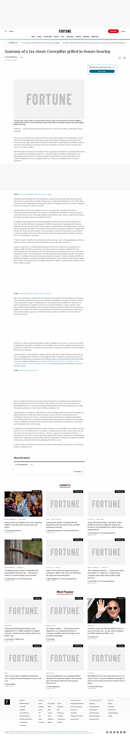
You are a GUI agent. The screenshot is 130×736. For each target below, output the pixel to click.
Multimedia (95, 36)
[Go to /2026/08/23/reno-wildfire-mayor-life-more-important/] (23, 504)
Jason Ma (9, 639)
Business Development (94, 716)
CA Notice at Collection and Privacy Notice (63, 731)
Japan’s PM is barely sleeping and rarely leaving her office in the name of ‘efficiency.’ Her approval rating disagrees (63, 572)
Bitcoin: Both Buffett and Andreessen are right (35, 194)
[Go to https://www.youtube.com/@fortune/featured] (124, 732)
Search (11, 31)
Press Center (111, 706)
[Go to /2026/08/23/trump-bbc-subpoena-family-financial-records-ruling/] (65, 504)
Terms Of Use (74, 713)
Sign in (123, 31)
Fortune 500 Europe (24, 713)
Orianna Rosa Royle (96, 686)
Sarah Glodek (11, 684)
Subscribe (113, 31)
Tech (62, 36)
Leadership (69, 36)
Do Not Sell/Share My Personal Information (79, 731)
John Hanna (93, 533)
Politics (91, 519)
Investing (50, 673)
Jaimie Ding (10, 579)
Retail (49, 709)
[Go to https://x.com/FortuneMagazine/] (111, 732)
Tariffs (105, 567)
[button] (33, 37)
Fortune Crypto (51, 703)
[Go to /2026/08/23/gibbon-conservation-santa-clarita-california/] (23, 552)
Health (49, 706)
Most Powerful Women (25, 716)
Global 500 (22, 709)
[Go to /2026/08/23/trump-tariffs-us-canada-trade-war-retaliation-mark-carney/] (106, 552)
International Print (75, 719)
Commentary (60, 706)
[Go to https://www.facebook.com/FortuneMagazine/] (107, 732)
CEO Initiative (60, 713)
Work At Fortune (112, 709)
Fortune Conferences (94, 713)
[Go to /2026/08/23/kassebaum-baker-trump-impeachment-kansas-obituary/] (106, 504)
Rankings (86, 36)
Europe (40, 719)
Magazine (50, 722)
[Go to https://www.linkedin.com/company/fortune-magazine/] (114, 732)
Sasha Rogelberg (53, 686)
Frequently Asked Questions (77, 703)
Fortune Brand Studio (94, 706)
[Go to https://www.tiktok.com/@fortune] (121, 732)
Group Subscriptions (94, 719)
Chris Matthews (11, 57)
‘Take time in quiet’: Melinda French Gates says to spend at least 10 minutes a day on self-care (23, 678)
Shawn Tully (20, 639)
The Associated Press (13, 530)
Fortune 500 (47, 36)
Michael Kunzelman (54, 530)
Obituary (100, 519)
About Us (110, 703)
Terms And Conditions (113, 713)
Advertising (92, 703)
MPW (6, 673)
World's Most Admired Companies (27, 719)
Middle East (50, 625)
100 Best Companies (24, 703)
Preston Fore (94, 637)
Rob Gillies (93, 581)
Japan (57, 567)
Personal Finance (61, 719)
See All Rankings (23, 722)
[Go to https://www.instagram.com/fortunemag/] (118, 732)
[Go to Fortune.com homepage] (65, 31)
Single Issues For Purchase (77, 716)
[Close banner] (114, 67)
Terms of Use (44, 731)
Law (47, 519)
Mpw (58, 709)
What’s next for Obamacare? (29, 370)
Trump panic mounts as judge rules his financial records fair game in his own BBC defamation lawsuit (63, 524)
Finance (56, 36)
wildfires (22, 519)
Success (91, 625)
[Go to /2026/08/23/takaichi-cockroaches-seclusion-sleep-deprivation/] (65, 552)
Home (33, 36)
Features (59, 703)
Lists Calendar (23, 725)
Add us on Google (102, 71)
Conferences (60, 716)
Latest (39, 36)
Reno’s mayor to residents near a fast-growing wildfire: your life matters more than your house (23, 524)
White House (56, 519)
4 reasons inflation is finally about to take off (35, 293)
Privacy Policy (74, 709)
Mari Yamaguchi (53, 579)
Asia (39, 716)
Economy (8, 625)
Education (59, 722)
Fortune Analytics (93, 709)
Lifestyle (78, 36)
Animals (20, 567)
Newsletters (50, 719)
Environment (10, 567)
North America (11, 519)
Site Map (110, 716)
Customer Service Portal (76, 706)
